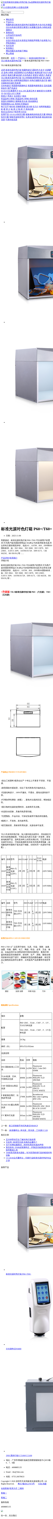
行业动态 (18, 35)
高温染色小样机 (22, 99)
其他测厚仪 (33, 101)
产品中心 (10, 22)
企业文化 (18, 40)
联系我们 (12, 43)
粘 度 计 (14, 109)
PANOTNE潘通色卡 (9, 91)
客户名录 (41, 40)
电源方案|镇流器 (14, 75)
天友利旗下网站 (21, 51)
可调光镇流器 (11, 120)
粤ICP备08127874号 (26, 1484)
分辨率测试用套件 (21, 80)
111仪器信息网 (22, 7)
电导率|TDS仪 (20, 112)
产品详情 (5, 558)
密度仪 (21, 27)
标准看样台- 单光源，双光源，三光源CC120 (28, 1130)
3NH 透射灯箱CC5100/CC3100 (19, 1455)
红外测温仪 (29, 72)
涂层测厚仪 (19, 72)
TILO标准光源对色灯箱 (11, 61)
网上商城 (10, 53)
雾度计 (27, 27)
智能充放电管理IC (17, 117)
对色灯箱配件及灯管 (38, 80)
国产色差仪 (12, 88)
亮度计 (10, 96)
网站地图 (10, 51)
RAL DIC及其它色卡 (27, 91)
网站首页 (10, 19)
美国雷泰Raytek (7, 104)
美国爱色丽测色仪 (19, 86)
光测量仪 (33, 27)
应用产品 (5, 114)
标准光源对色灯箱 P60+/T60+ (18, 1274)
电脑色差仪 (11, 25)
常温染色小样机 (8, 99)
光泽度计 (18, 96)
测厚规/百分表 (21, 101)
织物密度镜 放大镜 (24, 107)
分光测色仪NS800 (13, 1349)
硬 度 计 (6, 109)
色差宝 (48, 75)
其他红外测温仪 (22, 104)
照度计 (4, 96)
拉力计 (35, 107)
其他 (24, 96)
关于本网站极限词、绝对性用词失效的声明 (24, 1145)
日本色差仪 (6, 86)
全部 (3, 70)
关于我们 (10, 38)
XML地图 (42, 1484)
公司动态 (10, 35)
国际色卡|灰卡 (38, 25)
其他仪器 (30, 109)
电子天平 (5, 107)
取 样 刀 (21, 109)
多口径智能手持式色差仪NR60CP (23, 1126)
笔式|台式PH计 (7, 112)
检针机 (12, 107)
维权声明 (33, 40)
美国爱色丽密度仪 (35, 86)
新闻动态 (10, 33)
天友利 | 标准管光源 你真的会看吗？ (21, 1142)
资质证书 (26, 40)
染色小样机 (42, 27)
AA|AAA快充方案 (17, 114)
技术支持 (10, 46)
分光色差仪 (13, 27)
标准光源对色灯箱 (24, 25)
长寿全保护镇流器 (33, 117)
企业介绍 (10, 40)
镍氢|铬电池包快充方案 (36, 114)
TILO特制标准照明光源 (32, 78)
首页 (13, 58)
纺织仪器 (33, 99)
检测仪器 (38, 72)
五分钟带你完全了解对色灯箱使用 (20, 1139)
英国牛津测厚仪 (8, 101)
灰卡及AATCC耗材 (12, 93)
